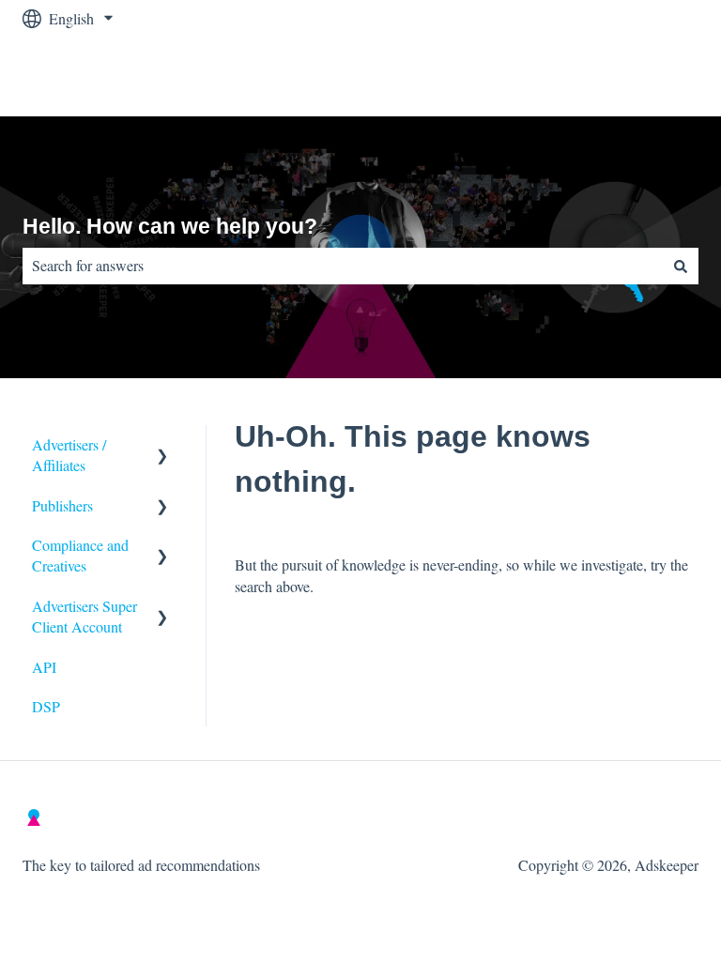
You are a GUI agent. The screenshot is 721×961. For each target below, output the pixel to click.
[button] (162, 446)
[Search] (680, 265)
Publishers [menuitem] (62, 505)
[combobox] (343, 265)
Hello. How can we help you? (170, 226)
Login (662, 76)
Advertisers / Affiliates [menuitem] (69, 455)
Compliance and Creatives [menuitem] (80, 555)
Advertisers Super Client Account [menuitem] (84, 616)
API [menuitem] (44, 667)
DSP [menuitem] (46, 706)
